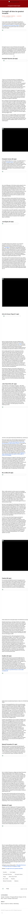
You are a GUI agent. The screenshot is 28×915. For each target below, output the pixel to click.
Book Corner (14, 898)
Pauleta (13, 878)
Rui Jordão (5, 878)
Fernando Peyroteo (7, 874)
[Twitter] (2, 913)
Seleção (2, 897)
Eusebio (5, 872)
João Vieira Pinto (13, 876)
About (2, 903)
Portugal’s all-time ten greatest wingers (11, 25)
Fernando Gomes (9, 162)
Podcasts (10, 898)
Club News (7, 897)
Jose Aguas (12, 872)
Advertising (16, 903)
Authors (11, 903)
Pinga (20, 343)
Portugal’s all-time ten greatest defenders (14, 868)
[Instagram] (4, 913)
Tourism (5, 898)
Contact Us (6, 903)
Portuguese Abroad (14, 897)
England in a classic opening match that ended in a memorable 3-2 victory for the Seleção (13, 454)
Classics (19, 16)
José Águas (7, 247)
